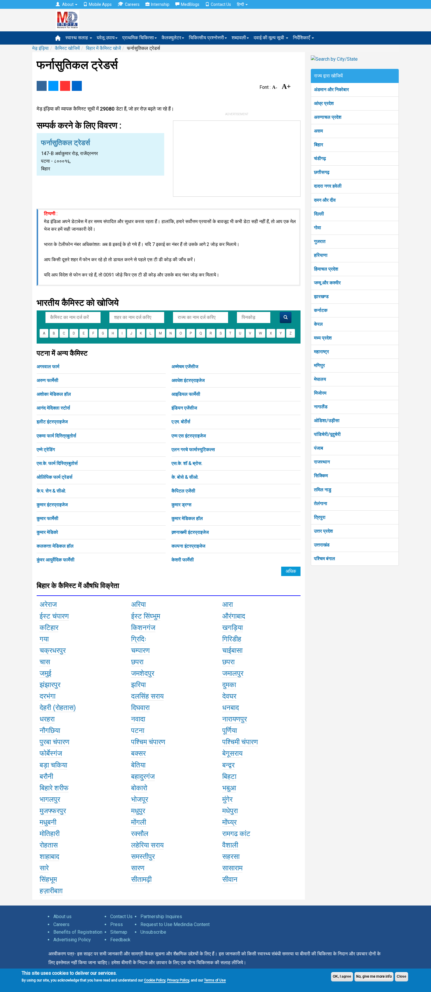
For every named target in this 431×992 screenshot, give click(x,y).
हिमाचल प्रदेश (326, 269)
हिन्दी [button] (241, 4)
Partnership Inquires (161, 916)
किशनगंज (143, 628)
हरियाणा (321, 255)
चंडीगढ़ (320, 158)
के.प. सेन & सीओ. (51, 491)
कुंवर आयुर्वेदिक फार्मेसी (55, 560)
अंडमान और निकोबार (331, 89)
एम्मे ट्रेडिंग (46, 449)
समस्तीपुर (143, 856)
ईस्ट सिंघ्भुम (145, 616)
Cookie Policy (154, 980)
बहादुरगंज (143, 776)
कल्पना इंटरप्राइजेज (188, 546)
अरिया (138, 604)
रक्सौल (139, 834)
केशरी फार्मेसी (183, 560)
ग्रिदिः (138, 639)
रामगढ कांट (236, 834)
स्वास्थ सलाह (77, 37)
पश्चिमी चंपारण (240, 742)
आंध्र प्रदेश (324, 103)
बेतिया (138, 765)
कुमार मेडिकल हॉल (187, 518)
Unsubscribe (153, 932)
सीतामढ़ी (141, 879)
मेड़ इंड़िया (40, 48)
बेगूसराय (232, 753)
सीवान (229, 879)
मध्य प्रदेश (323, 338)
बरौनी (46, 776)
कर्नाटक (321, 310)
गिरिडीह (231, 639)
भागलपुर (50, 799)
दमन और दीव (325, 200)
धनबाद (230, 708)
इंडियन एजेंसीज (184, 408)
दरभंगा (47, 696)
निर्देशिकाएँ (302, 37)
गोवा (317, 227)
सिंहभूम (48, 879)
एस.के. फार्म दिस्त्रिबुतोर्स (57, 463)
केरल (318, 324)
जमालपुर (232, 673)
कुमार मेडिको (47, 532)
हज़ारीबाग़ (51, 891)
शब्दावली (239, 37)
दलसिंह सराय (147, 696)
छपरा (137, 662)
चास (45, 662)
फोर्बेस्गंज (51, 753)
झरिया (138, 685)
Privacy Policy (178, 980)
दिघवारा (140, 708)
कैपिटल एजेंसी (183, 491)
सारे (44, 868)
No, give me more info (374, 976)
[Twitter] (53, 86)
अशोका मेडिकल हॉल (54, 394)
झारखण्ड (321, 296)
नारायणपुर (234, 719)
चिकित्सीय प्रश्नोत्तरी (206, 37)
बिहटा (229, 776)
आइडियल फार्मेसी (186, 394)
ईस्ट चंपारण (54, 616)
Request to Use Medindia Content (175, 924)
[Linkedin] (77, 86)
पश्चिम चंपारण (148, 742)
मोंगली (138, 822)
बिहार (318, 144)
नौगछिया (50, 730)
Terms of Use (215, 980)
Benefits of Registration (77, 932)
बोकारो (139, 788)
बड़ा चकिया (53, 765)
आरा (227, 604)
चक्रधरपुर (53, 650)
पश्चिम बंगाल (324, 558)
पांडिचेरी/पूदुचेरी (327, 434)
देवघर (229, 696)
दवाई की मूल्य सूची (269, 37)
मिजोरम (320, 393)
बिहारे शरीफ (54, 788)
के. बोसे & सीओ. (185, 477)
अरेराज (48, 604)
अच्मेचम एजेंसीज (185, 366)
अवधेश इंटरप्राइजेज (188, 380)
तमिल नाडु (322, 489)
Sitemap (118, 932)
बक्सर (138, 753)
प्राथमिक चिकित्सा (138, 37)
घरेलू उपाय (106, 37)
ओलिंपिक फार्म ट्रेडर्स (54, 477)
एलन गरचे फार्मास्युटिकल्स (193, 449)
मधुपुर (138, 811)
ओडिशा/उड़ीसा (327, 420)
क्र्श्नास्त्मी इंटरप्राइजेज (190, 532)
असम (318, 131)
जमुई (45, 673)
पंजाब (318, 448)
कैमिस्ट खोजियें (67, 48)
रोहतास (49, 845)
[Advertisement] (237, 157)
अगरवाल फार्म (48, 366)
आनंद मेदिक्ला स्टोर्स (53, 408)
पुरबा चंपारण (54, 742)
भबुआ (229, 788)
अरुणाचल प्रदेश (327, 117)
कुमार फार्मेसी (47, 518)
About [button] (67, 4)
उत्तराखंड (322, 545)
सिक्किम (321, 475)
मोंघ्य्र (229, 822)
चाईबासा (232, 650)
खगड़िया (232, 628)
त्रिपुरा (319, 517)
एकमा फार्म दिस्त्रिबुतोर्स (56, 436)
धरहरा (47, 719)
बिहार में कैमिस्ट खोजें (103, 48)
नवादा (138, 719)
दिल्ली (319, 214)
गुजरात (319, 241)
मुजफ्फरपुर (53, 811)
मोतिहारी (50, 834)
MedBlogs (190, 4)
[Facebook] (42, 86)
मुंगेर (227, 799)
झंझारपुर (50, 685)
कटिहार (49, 628)
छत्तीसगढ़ (322, 172)
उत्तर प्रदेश (323, 531)
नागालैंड (321, 407)
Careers (132, 4)
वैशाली (230, 845)
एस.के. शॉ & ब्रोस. (187, 463)
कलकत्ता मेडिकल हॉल (55, 546)
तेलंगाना (320, 503)
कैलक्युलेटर (171, 37)
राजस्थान (322, 462)
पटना (137, 730)
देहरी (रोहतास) (58, 708)
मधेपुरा (230, 811)
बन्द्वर (228, 765)
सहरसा (231, 856)
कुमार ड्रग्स (181, 504)
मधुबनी (48, 822)
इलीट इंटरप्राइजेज (52, 421)
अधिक (291, 571)
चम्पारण (140, 650)
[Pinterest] (65, 86)
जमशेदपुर (142, 673)
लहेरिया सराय (147, 845)
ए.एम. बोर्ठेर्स (181, 421)
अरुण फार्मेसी (47, 380)
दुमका (229, 685)
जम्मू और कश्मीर (327, 283)
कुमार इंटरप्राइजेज (52, 504)
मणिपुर (319, 365)
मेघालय (320, 379)
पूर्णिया (229, 730)
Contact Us (221, 4)
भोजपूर (139, 799)
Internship (160, 4)
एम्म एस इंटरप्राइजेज (189, 436)
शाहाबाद (49, 856)
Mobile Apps (100, 4)
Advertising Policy (72, 939)
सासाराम (232, 868)
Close (401, 976)
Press (116, 924)
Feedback (120, 939)
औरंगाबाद (233, 616)
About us (62, 916)
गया (44, 639)
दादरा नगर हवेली (328, 186)
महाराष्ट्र (321, 351)
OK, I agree (342, 976)
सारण (138, 868)
